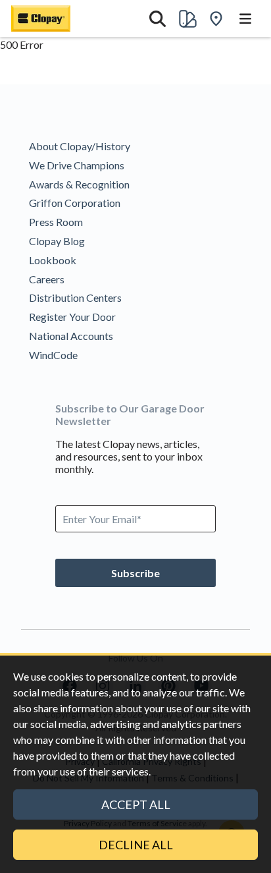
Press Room (56, 221)
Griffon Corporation (74, 202)
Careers (46, 279)
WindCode (53, 355)
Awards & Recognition (79, 184)
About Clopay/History (79, 146)
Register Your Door (72, 316)
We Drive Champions (76, 165)
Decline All (136, 844)
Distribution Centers (75, 297)
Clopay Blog (57, 241)
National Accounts (71, 335)
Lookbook (52, 260)
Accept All (135, 804)
